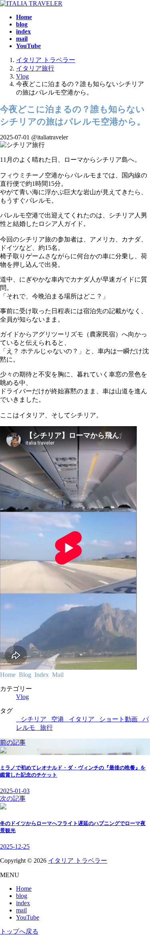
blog (21, 895)
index (23, 903)
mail (21, 910)
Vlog (22, 696)
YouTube (27, 917)
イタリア (81, 719)
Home (24, 888)
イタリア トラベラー (77, 860)
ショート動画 (118, 719)
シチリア (33, 719)
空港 (57, 719)
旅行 (46, 727)
